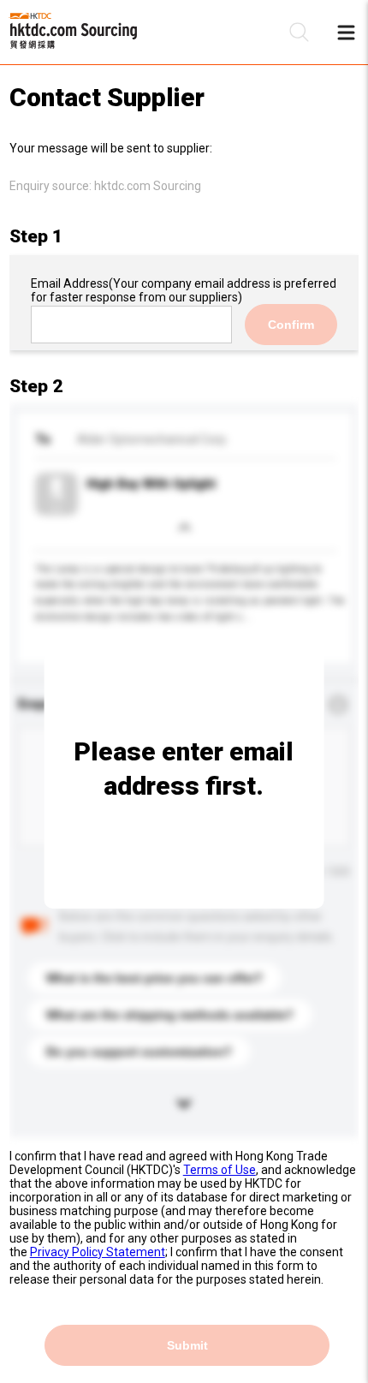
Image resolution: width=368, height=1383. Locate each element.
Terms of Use (219, 1170)
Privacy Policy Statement (97, 1252)
